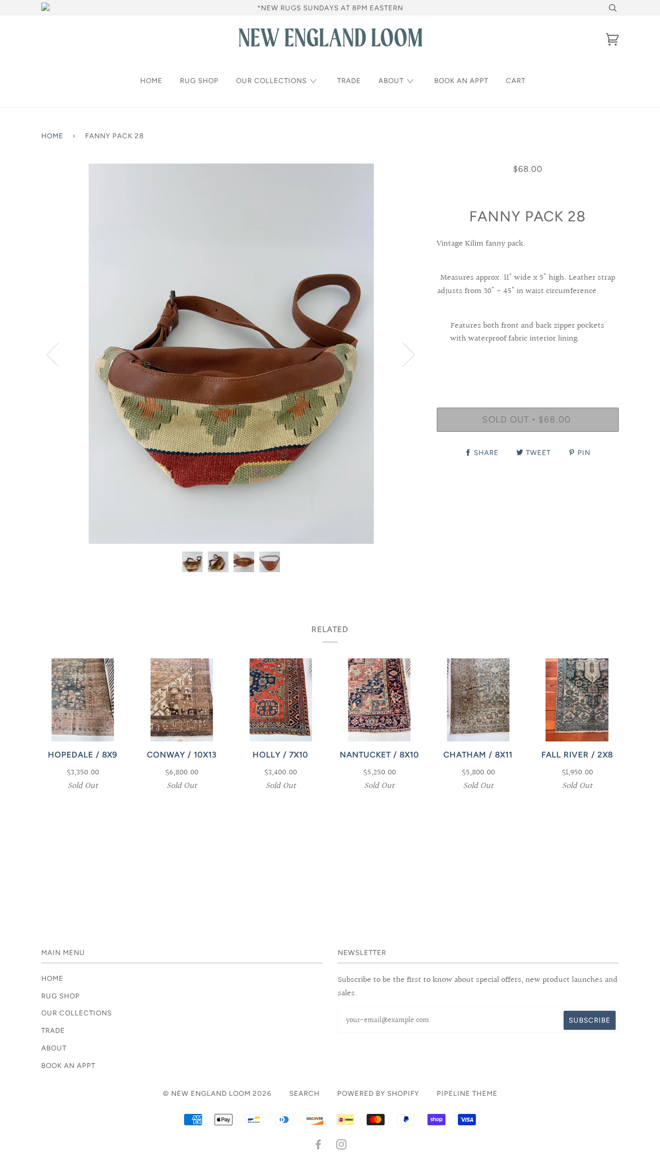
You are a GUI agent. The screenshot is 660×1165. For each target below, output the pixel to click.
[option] (231, 354)
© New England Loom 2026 (217, 1093)
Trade (349, 80)
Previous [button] (58, 354)
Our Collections (271, 80)
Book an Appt (461, 80)
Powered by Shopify (378, 1093)
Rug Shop (199, 80)
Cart (515, 80)
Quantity (528, 365)
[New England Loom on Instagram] (341, 1146)
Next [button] (402, 354)
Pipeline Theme (467, 1093)
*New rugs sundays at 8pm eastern (330, 8)
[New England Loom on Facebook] (318, 1146)
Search (304, 1093)
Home (151, 80)
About (391, 80)
